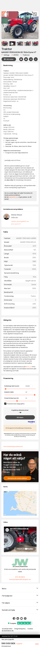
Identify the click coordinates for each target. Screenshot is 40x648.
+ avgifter (19, 644)
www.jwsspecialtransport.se (20, 579)
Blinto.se (29, 367)
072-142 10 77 (16, 224)
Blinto (4, 589)
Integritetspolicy (20, 629)
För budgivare (7, 596)
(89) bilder (9, 59)
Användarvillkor (7, 629)
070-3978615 (20, 577)
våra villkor (9, 180)
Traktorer (26, 55)
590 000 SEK (8, 643)
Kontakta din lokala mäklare (17, 478)
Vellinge (6, 55)
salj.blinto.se (13, 197)
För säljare (6, 603)
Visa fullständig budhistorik (13, 446)
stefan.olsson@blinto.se (20, 221)
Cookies (30, 629)
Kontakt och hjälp (8, 610)
